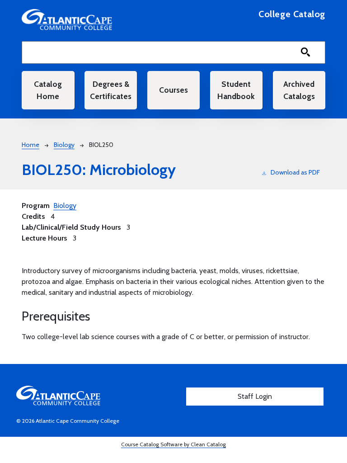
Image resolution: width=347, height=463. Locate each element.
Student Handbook (236, 89)
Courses (173, 89)
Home (30, 145)
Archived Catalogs (299, 89)
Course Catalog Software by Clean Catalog (173, 444)
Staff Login (255, 396)
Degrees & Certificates (110, 89)
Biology (64, 145)
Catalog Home (48, 89)
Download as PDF (295, 172)
